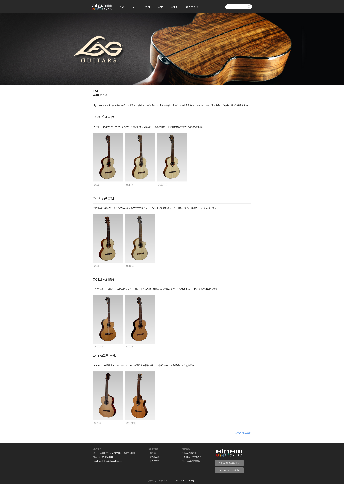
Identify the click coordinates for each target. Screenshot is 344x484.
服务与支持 (192, 6)
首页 (121, 6)
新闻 (147, 6)
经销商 (174, 6)
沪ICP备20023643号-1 (185, 480)
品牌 (134, 6)
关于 (160, 6)
